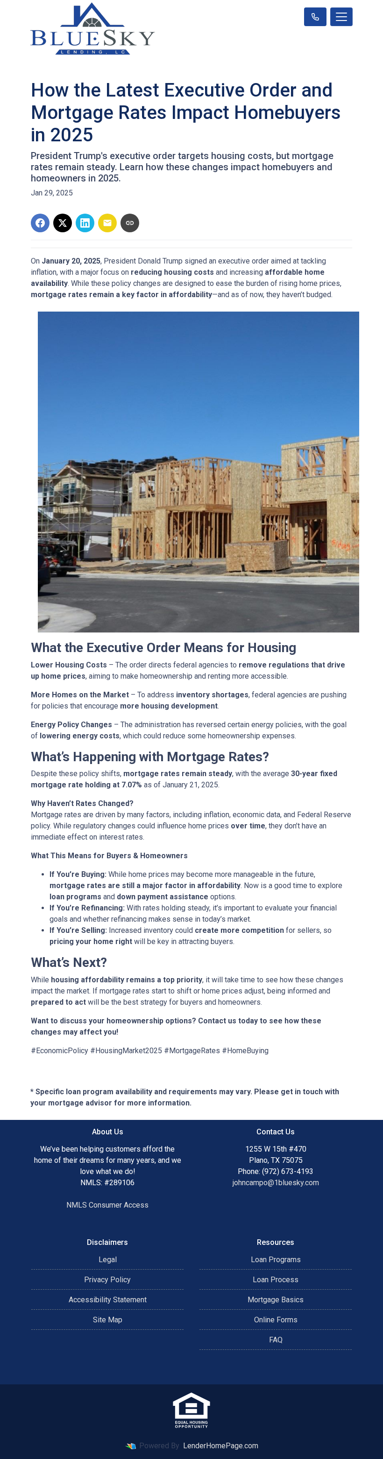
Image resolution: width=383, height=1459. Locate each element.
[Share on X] (62, 223)
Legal (108, 1259)
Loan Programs (276, 1259)
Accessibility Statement (108, 1299)
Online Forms (276, 1319)
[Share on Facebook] (40, 223)
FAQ (276, 1339)
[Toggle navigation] (341, 16)
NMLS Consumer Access (107, 1205)
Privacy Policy (107, 1279)
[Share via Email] (107, 223)
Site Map (107, 1319)
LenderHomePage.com (220, 1445)
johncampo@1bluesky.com (276, 1182)
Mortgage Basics (276, 1299)
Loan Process (275, 1279)
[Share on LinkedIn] (85, 223)
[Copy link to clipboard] (130, 223)
